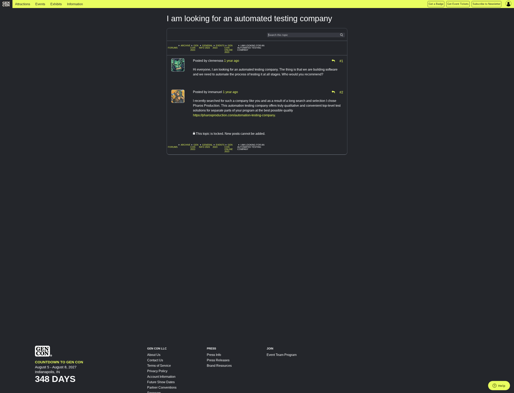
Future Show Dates (161, 382)
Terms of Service (159, 365)
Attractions (22, 4)
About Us (153, 355)
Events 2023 (218, 46)
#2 (341, 92)
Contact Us (155, 360)
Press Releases (218, 360)
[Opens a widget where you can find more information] (499, 386)
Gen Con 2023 (194, 47)
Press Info (214, 355)
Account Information (161, 376)
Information (75, 4)
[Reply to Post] (333, 60)
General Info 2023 (206, 46)
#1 (341, 60)
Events (40, 4)
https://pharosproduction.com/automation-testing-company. (234, 115)
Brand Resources (219, 365)
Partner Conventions (161, 387)
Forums (172, 48)
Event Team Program (282, 355)
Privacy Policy (157, 371)
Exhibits (56, 4)
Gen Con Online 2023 (228, 48)
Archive (185, 45)
